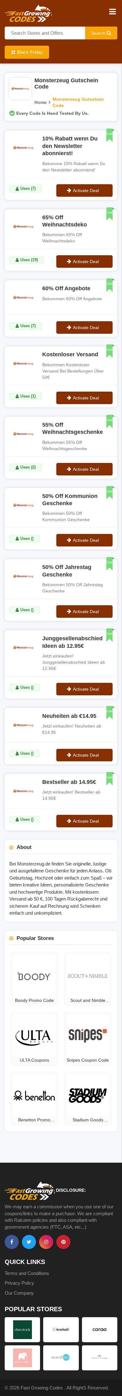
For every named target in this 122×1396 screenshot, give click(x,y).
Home (40, 102)
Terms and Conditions (27, 1273)
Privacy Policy (19, 1283)
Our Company (19, 1293)
